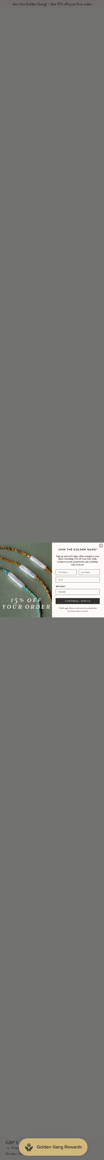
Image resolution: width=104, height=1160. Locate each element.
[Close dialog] (101, 545)
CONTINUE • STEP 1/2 (77, 601)
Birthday (60, 586)
